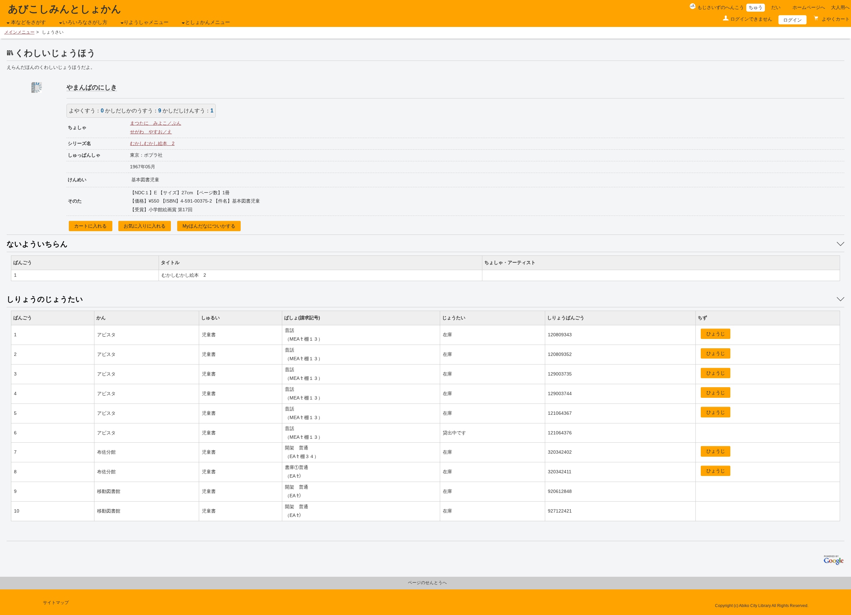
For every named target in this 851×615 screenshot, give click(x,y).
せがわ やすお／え (151, 131)
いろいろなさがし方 (84, 22)
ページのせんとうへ (427, 582)
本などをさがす (28, 22)
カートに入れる (90, 226)
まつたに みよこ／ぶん (155, 123)
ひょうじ (715, 333)
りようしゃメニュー (146, 22)
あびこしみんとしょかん (64, 8)
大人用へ (840, 7)
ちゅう (756, 7)
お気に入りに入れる (145, 226)
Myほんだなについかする (208, 226)
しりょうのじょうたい (45, 299)
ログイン (792, 20)
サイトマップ (56, 602)
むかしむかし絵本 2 (152, 143)
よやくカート (835, 19)
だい (776, 7)
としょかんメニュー (207, 22)
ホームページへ (808, 7)
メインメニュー (19, 32)
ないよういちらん (37, 244)
